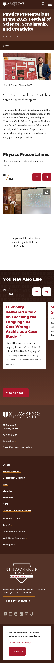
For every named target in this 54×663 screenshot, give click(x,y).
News (7, 46)
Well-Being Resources (14, 538)
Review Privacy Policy (20, 642)
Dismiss (16, 651)
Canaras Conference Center (17, 510)
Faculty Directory (12, 471)
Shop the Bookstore (18, 600)
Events (6, 465)
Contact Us (8, 441)
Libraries (7, 491)
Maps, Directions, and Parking (17, 447)
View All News (14, 392)
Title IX (6, 525)
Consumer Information (14, 531)
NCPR (6, 504)
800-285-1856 (10, 435)
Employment (9, 544)
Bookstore (8, 497)
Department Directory (14, 478)
